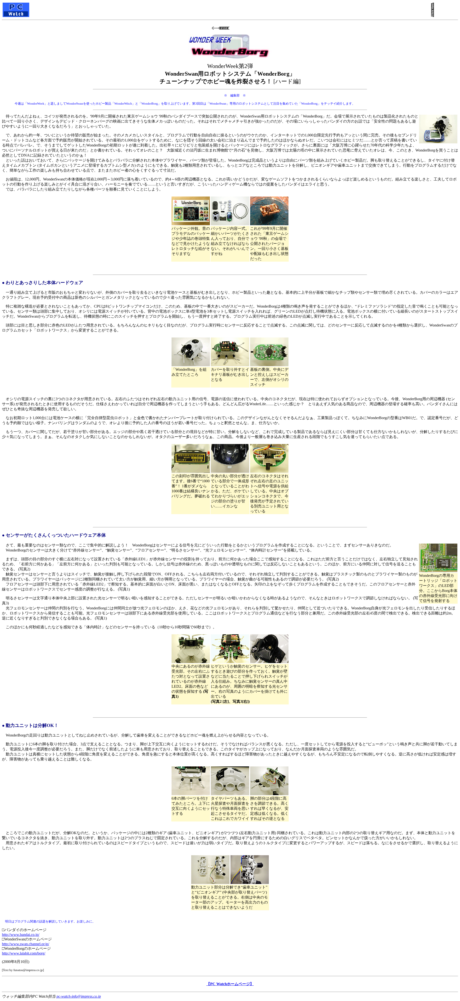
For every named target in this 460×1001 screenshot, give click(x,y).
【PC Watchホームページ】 (230, 984)
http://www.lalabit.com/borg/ (23, 953)
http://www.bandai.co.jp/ (20, 935)
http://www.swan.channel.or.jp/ (25, 944)
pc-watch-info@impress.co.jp (79, 996)
